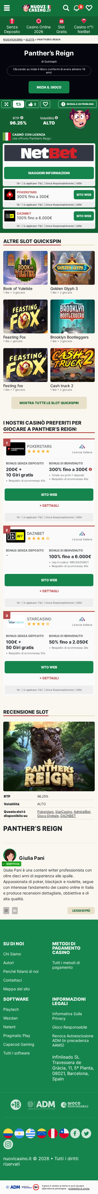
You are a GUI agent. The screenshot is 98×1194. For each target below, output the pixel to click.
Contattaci (12, 980)
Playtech (11, 1009)
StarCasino (63, 812)
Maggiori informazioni (49, 173)
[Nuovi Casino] (37, 8)
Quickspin (50, 61)
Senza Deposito (12, 29)
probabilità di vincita (79, 1188)
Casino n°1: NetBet (84, 29)
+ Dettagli (49, 505)
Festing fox (13, 385)
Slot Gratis (61, 29)
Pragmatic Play (16, 1035)
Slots (30, 39)
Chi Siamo (12, 954)
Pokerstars (45, 812)
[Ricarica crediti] (18, 104)
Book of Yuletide (17, 288)
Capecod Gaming (18, 1044)
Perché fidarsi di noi (20, 971)
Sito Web (83, 195)
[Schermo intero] (6, 104)
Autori (8, 962)
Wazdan (10, 1018)
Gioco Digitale (48, 816)
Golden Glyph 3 (64, 288)
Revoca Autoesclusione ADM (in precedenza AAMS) (72, 1040)
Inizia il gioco (49, 87)
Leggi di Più (81, 910)
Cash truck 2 (62, 385)
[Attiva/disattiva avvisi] (66, 8)
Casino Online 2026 (38, 29)
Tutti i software (16, 1053)
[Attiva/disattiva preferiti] (89, 8)
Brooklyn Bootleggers (69, 337)
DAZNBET (68, 816)
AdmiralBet (82, 812)
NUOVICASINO (13, 39)
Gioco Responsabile (69, 1027)
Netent (9, 1026)
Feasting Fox (14, 337)
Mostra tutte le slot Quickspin (49, 403)
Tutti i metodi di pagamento (66, 965)
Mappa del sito (16, 988)
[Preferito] (45, 104)
